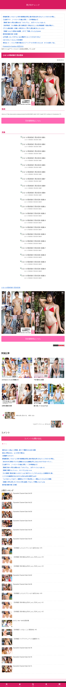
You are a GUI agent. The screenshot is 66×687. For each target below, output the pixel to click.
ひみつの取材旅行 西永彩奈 (10, 287)
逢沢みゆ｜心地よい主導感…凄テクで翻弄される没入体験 (19, 450)
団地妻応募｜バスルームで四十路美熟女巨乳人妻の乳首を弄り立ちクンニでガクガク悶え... (29, 16)
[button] (60, 402)
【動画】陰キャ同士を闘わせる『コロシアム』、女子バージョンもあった (24, 22)
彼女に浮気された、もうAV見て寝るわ (13, 453)
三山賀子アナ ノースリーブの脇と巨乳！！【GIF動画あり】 (21, 19)
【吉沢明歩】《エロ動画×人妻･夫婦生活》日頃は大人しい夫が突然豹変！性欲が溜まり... (28, 25)
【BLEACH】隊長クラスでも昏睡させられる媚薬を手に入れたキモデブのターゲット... (27, 461)
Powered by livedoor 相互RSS (13, 46)
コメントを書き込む (33, 438)
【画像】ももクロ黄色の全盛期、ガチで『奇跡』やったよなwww (22, 31)
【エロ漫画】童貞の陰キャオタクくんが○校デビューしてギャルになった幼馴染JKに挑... (27, 473)
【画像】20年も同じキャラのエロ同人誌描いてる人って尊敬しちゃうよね (23, 482)
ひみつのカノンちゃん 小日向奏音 (13, 40)
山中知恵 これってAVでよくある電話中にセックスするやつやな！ (22, 37)
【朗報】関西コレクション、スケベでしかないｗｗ (17, 470)
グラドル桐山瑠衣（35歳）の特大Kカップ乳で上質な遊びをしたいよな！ (24, 28)
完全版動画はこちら (33, 121)
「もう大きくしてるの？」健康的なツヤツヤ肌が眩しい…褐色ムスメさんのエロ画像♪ (27, 479)
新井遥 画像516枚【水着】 (10, 34)
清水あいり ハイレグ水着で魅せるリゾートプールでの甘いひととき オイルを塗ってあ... (29, 42)
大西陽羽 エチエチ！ (8, 456)
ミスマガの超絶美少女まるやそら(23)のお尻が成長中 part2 (19, 476)
